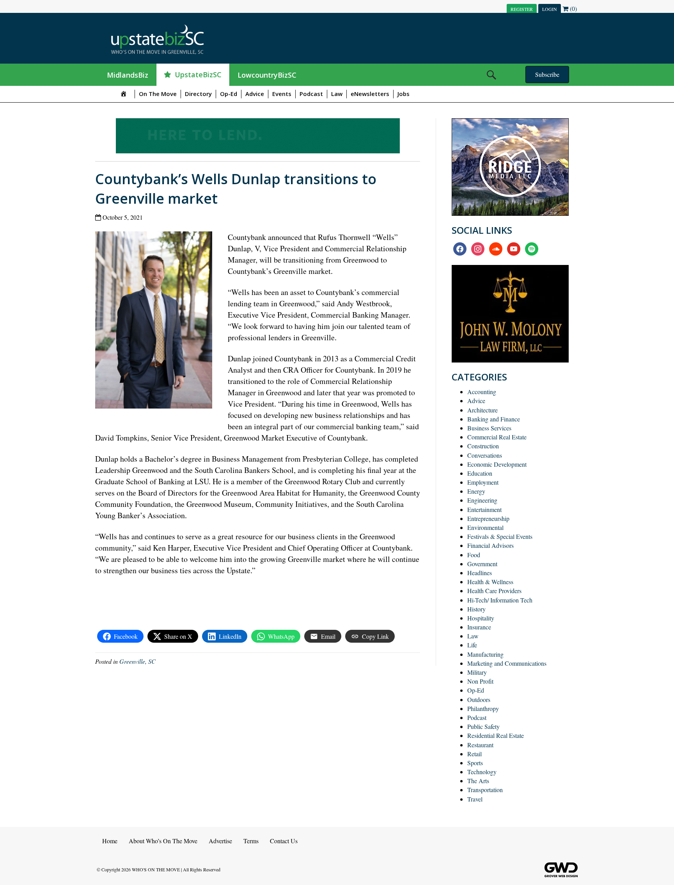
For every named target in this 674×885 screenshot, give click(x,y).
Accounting (481, 391)
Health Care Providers (494, 590)
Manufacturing (485, 654)
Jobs (403, 94)
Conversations (484, 455)
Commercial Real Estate (497, 437)
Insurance (479, 627)
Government (482, 564)
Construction (483, 446)
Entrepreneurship (488, 518)
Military (477, 672)
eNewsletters (370, 94)
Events (281, 94)
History (476, 609)
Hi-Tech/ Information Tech (499, 600)
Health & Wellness (490, 582)
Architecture (482, 410)
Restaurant (480, 745)
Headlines (479, 573)
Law (336, 94)
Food (473, 555)
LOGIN (549, 9)
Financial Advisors (490, 545)
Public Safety (483, 726)
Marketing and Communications (506, 663)
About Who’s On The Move (163, 841)
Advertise (220, 841)
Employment (482, 482)
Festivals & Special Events (499, 536)
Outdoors (478, 699)
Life (472, 645)
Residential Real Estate (495, 735)
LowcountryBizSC (267, 75)
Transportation (485, 789)
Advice (254, 94)
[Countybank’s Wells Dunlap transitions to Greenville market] (156, 322)
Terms (251, 841)
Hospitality (480, 618)
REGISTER (522, 9)
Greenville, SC (137, 661)
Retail (474, 754)
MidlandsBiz (127, 75)
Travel (474, 799)
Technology (482, 772)
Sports (475, 763)
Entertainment (484, 509)
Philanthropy (483, 708)
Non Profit (480, 681)
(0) (572, 8)
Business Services (489, 428)
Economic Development (497, 464)
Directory (198, 94)
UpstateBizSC (198, 74)
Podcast (311, 94)
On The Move (158, 94)
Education (479, 473)
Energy (476, 491)
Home (109, 841)
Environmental (485, 527)
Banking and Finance (493, 419)
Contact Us (284, 841)
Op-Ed (228, 94)
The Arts (478, 781)
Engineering (482, 500)
